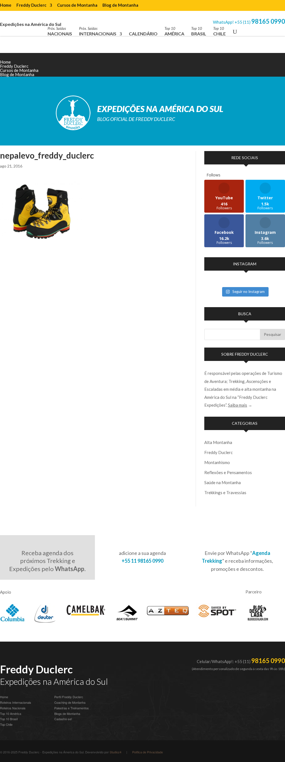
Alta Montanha (218, 442)
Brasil (198, 31)
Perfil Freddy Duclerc (68, 697)
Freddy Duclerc (31, 5)
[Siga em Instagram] (236, 66)
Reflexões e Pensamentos (228, 472)
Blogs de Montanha (67, 713)
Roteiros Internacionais (15, 702)
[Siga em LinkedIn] (258, 66)
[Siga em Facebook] (269, 66)
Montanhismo (217, 462)
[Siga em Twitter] (280, 66)
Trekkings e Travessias (225, 492)
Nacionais (60, 31)
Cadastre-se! (63, 719)
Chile (219, 31)
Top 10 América (10, 713)
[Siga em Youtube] (247, 66)
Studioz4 (115, 752)
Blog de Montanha (120, 5)
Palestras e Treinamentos (71, 708)
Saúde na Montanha (222, 482)
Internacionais (97, 31)
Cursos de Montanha (77, 5)
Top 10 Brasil (9, 719)
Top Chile (6, 724)
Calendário (143, 33)
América (174, 31)
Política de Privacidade (147, 752)
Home (5, 5)
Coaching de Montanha (69, 702)
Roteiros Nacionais (13, 708)
